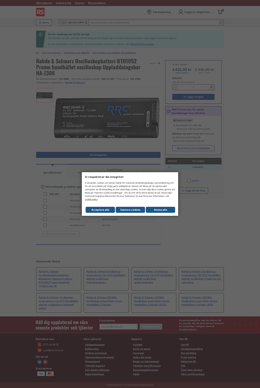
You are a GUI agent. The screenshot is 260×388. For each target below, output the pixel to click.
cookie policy (91, 199)
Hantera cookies (130, 209)
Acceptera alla (100, 209)
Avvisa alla (160, 209)
